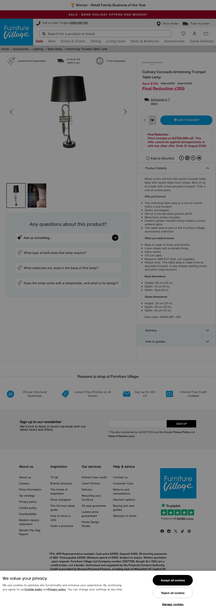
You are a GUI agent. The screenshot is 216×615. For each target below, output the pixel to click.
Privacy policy (57, 589)
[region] (108, 593)
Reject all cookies (173, 593)
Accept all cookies (173, 580)
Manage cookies (173, 604)
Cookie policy (33, 589)
